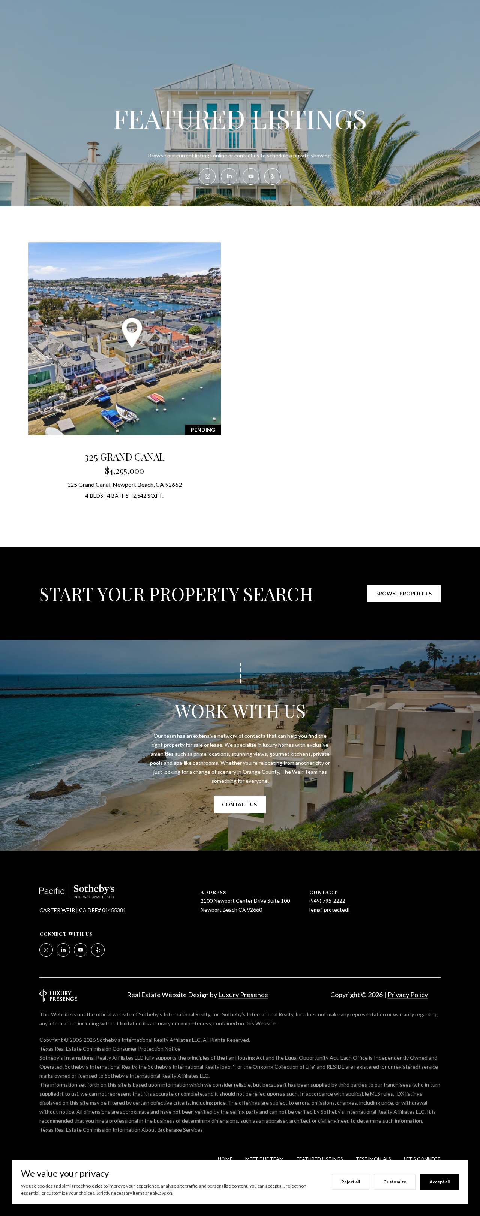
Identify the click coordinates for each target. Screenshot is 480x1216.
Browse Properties (404, 593)
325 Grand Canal (124, 456)
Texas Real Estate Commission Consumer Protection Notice (109, 1048)
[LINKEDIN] (229, 176)
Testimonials (373, 1159)
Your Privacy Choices (240, 1207)
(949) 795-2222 (327, 900)
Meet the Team (264, 1159)
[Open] (124, 338)
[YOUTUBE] (251, 176)
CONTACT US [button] (240, 804)
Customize (394, 1182)
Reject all (350, 1182)
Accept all (439, 1182)
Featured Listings (320, 1159)
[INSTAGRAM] (207, 176)
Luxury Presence (243, 994)
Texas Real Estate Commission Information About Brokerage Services (121, 1129)
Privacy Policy (407, 994)
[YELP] (272, 176)
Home (225, 1159)
